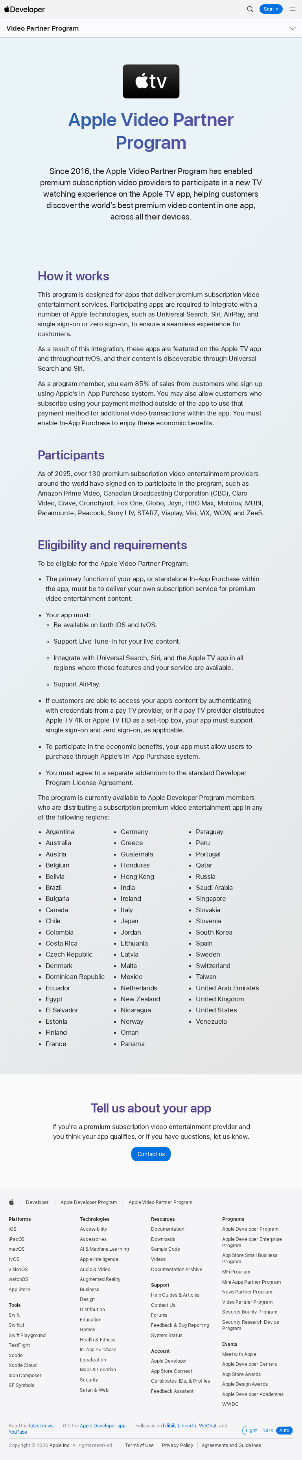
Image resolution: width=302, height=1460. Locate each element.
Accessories (93, 1239)
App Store (19, 1289)
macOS (16, 1249)
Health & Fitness (97, 1340)
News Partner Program (247, 1292)
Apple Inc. (60, 1445)
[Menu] (292, 9)
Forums (159, 1315)
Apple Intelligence (99, 1259)
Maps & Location (98, 1369)
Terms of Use (139, 1445)
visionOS (18, 1269)
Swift (14, 1315)
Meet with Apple (239, 1354)
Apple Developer (169, 1361)
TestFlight (19, 1345)
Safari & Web (94, 1390)
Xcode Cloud (23, 1365)
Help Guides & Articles (175, 1295)
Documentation (167, 1229)
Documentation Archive (176, 1269)
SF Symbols (21, 1385)
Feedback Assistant (172, 1391)
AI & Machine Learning (104, 1249)
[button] (250, 9)
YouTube (18, 1432)
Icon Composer (25, 1375)
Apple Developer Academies (253, 1394)
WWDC (230, 1404)
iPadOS (17, 1239)
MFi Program (236, 1272)
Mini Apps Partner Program (251, 1282)
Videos (158, 1259)
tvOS (14, 1259)
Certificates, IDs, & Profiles (180, 1381)
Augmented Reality (100, 1279)
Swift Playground (27, 1335)
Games (87, 1329)
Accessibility (93, 1229)
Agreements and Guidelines (231, 1445)
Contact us (151, 1154)
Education (90, 1320)
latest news (41, 1426)
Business (89, 1289)
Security (89, 1380)
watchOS (18, 1279)
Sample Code (165, 1249)
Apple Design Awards (245, 1384)
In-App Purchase (98, 1349)
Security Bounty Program (249, 1312)
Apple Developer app (102, 1426)
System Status (166, 1335)
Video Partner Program (42, 28)
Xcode (15, 1355)
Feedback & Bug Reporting (180, 1325)
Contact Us (163, 1305)
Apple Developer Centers (249, 1364)
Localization (93, 1360)
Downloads (163, 1239)
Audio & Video (95, 1269)
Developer (37, 1202)
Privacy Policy (177, 1445)
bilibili (169, 1426)
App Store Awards (241, 1374)
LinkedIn (187, 1426)
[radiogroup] (267, 1430)
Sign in (271, 9)
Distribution (92, 1309)
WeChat (207, 1426)
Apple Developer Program (89, 1202)
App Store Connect (171, 1371)
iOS (13, 1229)
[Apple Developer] (24, 9)
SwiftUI (16, 1325)
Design (87, 1299)
